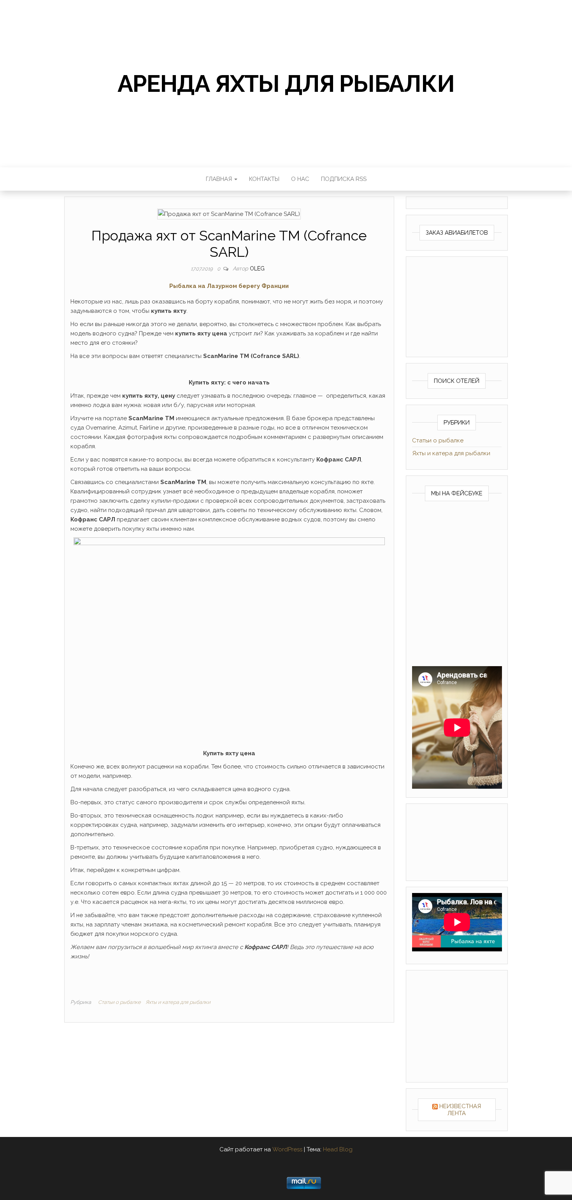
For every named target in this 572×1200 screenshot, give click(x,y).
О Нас (300, 178)
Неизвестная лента (460, 1110)
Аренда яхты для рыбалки (286, 83)
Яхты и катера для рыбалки (178, 1002)
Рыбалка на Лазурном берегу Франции (229, 285)
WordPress (287, 1149)
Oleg (257, 268)
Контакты (264, 178)
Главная (219, 178)
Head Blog (338, 1149)
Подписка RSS (344, 178)
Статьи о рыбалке (119, 1002)
